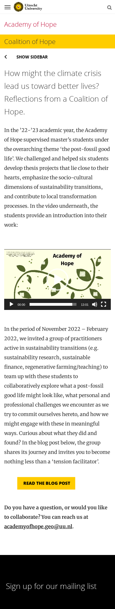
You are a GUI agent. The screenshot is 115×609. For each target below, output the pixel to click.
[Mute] (94, 304)
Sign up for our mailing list (51, 586)
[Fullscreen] (103, 304)
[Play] (11, 304)
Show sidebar (32, 57)
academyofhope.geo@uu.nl (38, 526)
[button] (57, 279)
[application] (57, 279)
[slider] (53, 304)
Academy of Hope (30, 24)
